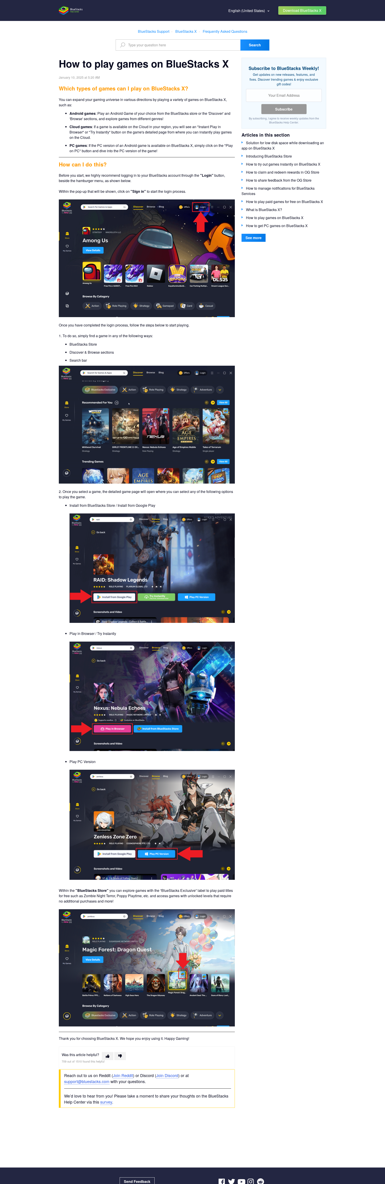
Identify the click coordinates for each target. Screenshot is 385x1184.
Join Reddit (123, 1075)
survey (106, 1102)
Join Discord (167, 1075)
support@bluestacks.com (86, 1081)
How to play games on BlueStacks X (274, 217)
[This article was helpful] (107, 1056)
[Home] (71, 10)
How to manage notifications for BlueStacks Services (278, 191)
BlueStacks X (186, 31)
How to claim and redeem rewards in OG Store (282, 172)
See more (254, 237)
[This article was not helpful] (120, 1056)
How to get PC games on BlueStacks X (277, 225)
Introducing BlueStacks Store (269, 156)
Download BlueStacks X (302, 10)
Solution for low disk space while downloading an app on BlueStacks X (283, 145)
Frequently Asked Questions (225, 31)
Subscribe (284, 109)
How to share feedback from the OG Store (278, 180)
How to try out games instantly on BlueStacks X (283, 164)
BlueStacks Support (153, 31)
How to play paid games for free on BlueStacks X (284, 201)
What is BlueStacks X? (264, 209)
